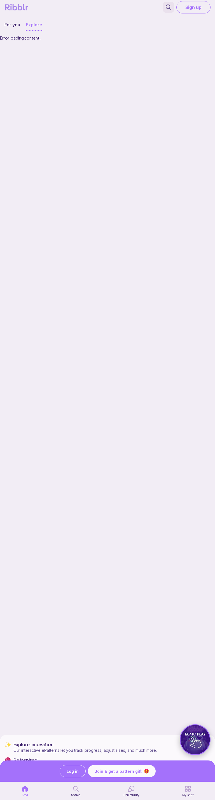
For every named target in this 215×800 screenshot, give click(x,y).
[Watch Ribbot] (195, 739)
